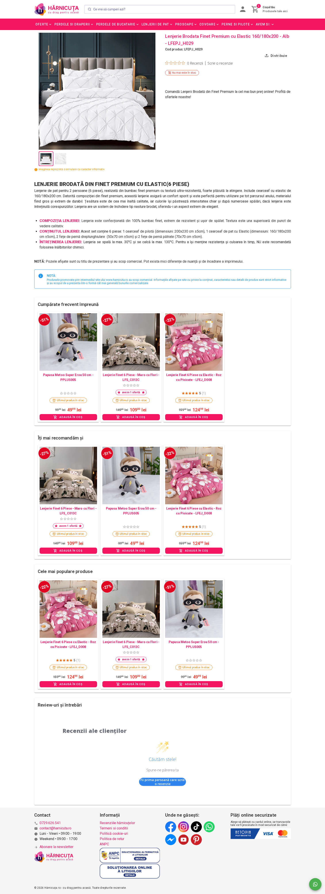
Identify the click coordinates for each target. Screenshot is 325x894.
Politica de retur (112, 839)
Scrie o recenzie (220, 63)
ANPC (104, 844)
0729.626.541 (50, 823)
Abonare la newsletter (56, 847)
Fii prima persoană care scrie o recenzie (162, 782)
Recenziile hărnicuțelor (117, 823)
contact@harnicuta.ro (55, 828)
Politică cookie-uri (114, 833)
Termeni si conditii (114, 828)
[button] (43, 24)
